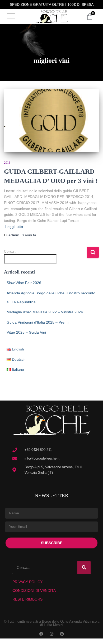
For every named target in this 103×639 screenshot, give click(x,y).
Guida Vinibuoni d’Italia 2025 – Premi (37, 322)
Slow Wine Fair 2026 (24, 283)
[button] (11, 16)
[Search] (84, 567)
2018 (7, 162)
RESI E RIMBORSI (28, 599)
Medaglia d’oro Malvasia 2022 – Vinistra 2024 (45, 312)
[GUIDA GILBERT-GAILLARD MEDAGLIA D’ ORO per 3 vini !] (51, 120)
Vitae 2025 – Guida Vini (26, 332)
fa (29, 235)
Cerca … (11, 251)
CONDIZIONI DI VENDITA (34, 590)
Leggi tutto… (16, 227)
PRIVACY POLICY (27, 582)
